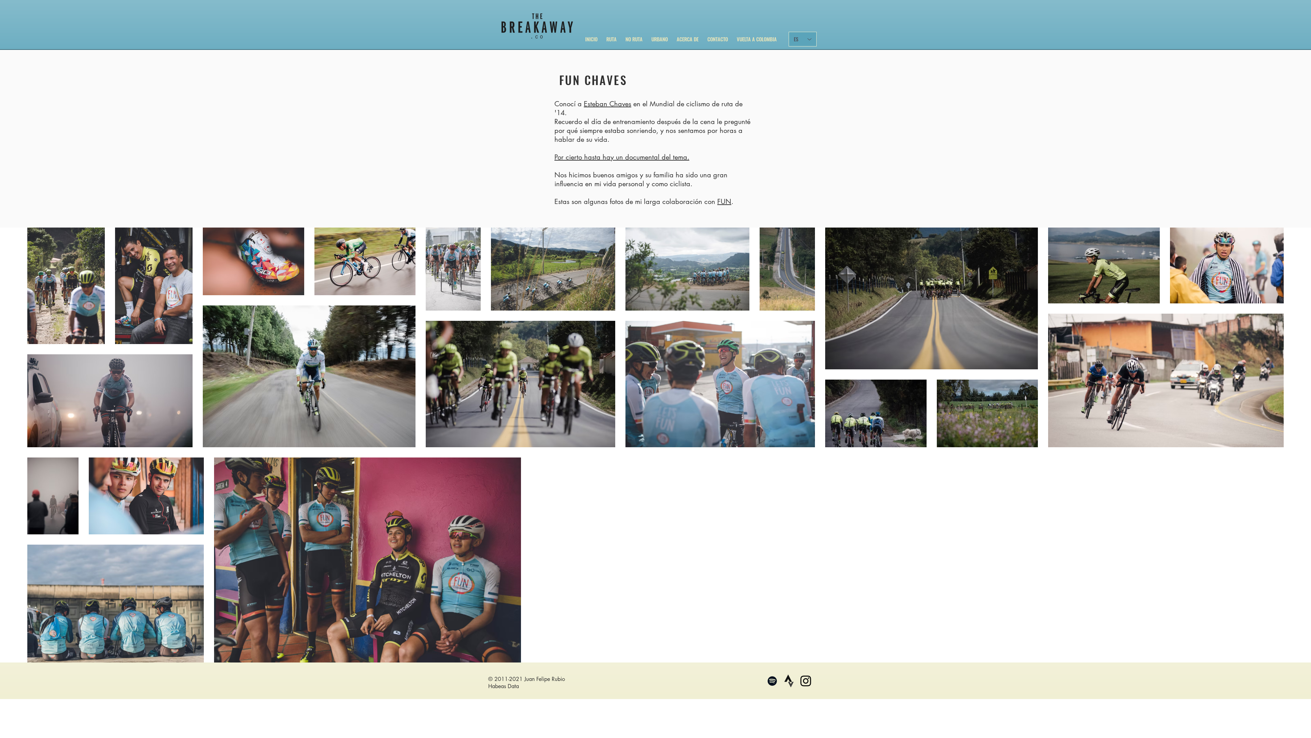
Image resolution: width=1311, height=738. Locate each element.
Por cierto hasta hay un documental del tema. (621, 157)
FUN (724, 201)
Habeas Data (503, 686)
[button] (611, 36)
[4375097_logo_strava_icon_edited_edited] (789, 681)
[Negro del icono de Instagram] (806, 681)
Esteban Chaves (607, 103)
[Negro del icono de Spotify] (772, 681)
